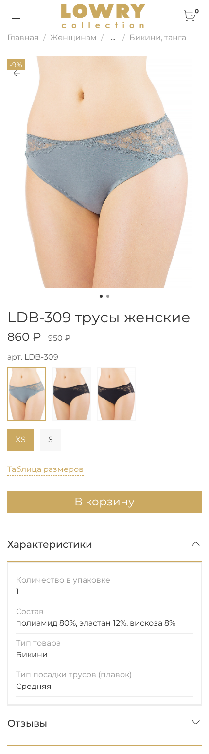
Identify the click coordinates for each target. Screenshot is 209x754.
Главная (23, 37)
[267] (116, 394)
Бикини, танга (157, 37)
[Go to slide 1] (101, 296)
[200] (26, 394)
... (113, 38)
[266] (71, 394)
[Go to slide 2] (107, 296)
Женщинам (73, 37)
